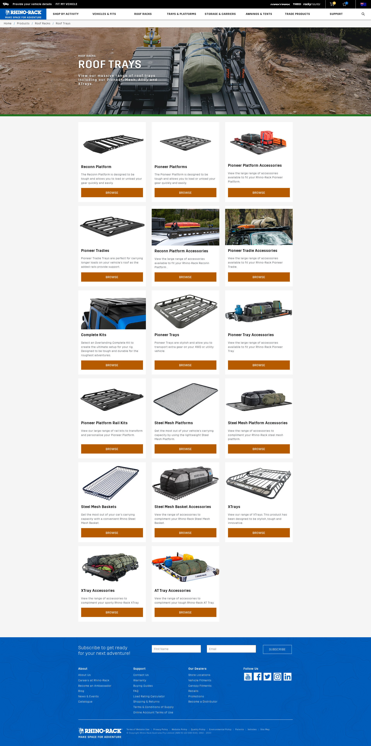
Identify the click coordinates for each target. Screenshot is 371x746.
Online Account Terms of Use (153, 712)
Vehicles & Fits (104, 14)
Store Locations (199, 675)
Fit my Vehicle (66, 4)
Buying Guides (143, 685)
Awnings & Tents (259, 14)
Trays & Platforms (181, 14)
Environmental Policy (220, 729)
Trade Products (297, 14)
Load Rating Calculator (149, 696)
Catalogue (85, 701)
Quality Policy (198, 729)
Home (8, 23)
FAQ (136, 691)
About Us (84, 675)
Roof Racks (143, 14)
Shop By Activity (66, 14)
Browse (112, 193)
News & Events (88, 696)
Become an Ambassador (94, 685)
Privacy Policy (160, 729)
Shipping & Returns (146, 701)
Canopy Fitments (200, 685)
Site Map (265, 729)
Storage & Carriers (220, 14)
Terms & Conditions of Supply (153, 707)
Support (336, 14)
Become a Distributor (203, 701)
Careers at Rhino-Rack (93, 680)
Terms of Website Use (138, 729)
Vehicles (252, 729)
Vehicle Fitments (199, 680)
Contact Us (141, 675)
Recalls (193, 691)
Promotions (196, 696)
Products (23, 23)
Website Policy (179, 729)
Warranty (139, 680)
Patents (239, 729)
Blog (81, 691)
